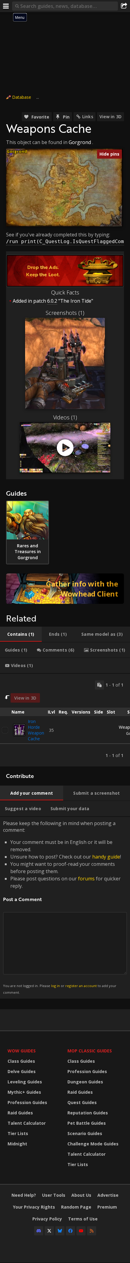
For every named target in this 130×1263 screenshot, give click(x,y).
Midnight (17, 1144)
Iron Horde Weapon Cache (36, 730)
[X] (49, 1230)
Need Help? (23, 1195)
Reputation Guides (87, 1113)
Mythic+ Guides (24, 1092)
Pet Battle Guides (86, 1123)
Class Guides (21, 1061)
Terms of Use (83, 1219)
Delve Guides (22, 1071)
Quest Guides (82, 1102)
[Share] (124, 6)
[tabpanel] (65, 720)
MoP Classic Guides (89, 1051)
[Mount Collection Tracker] (65, 588)
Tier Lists (18, 1133)
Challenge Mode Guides (93, 1144)
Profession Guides (27, 1102)
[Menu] (6, 6)
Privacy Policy (47, 1219)
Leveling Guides (25, 1082)
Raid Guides (20, 1113)
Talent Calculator (27, 1123)
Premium (107, 1207)
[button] (63, 182)
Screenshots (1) (65, 312)
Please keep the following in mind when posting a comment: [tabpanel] (62, 907)
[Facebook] (70, 1230)
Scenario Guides (84, 1133)
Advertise (108, 1195)
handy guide (106, 856)
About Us (81, 1195)
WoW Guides (22, 1051)
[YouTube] (81, 1230)
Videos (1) (65, 417)
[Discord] (38, 1230)
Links (87, 116)
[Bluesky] (59, 1230)
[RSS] (91, 1230)
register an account (81, 985)
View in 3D (110, 116)
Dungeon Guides (85, 1082)
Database (21, 97)
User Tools (53, 1195)
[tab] (21, 634)
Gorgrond (80, 142)
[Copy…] (99, 685)
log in (55, 985)
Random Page (76, 1207)
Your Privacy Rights (34, 1207)
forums (86, 878)
